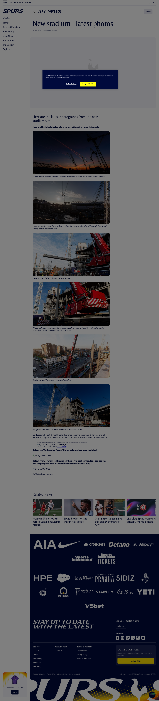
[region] (80, 79)
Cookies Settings (71, 84)
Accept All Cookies (88, 84)
